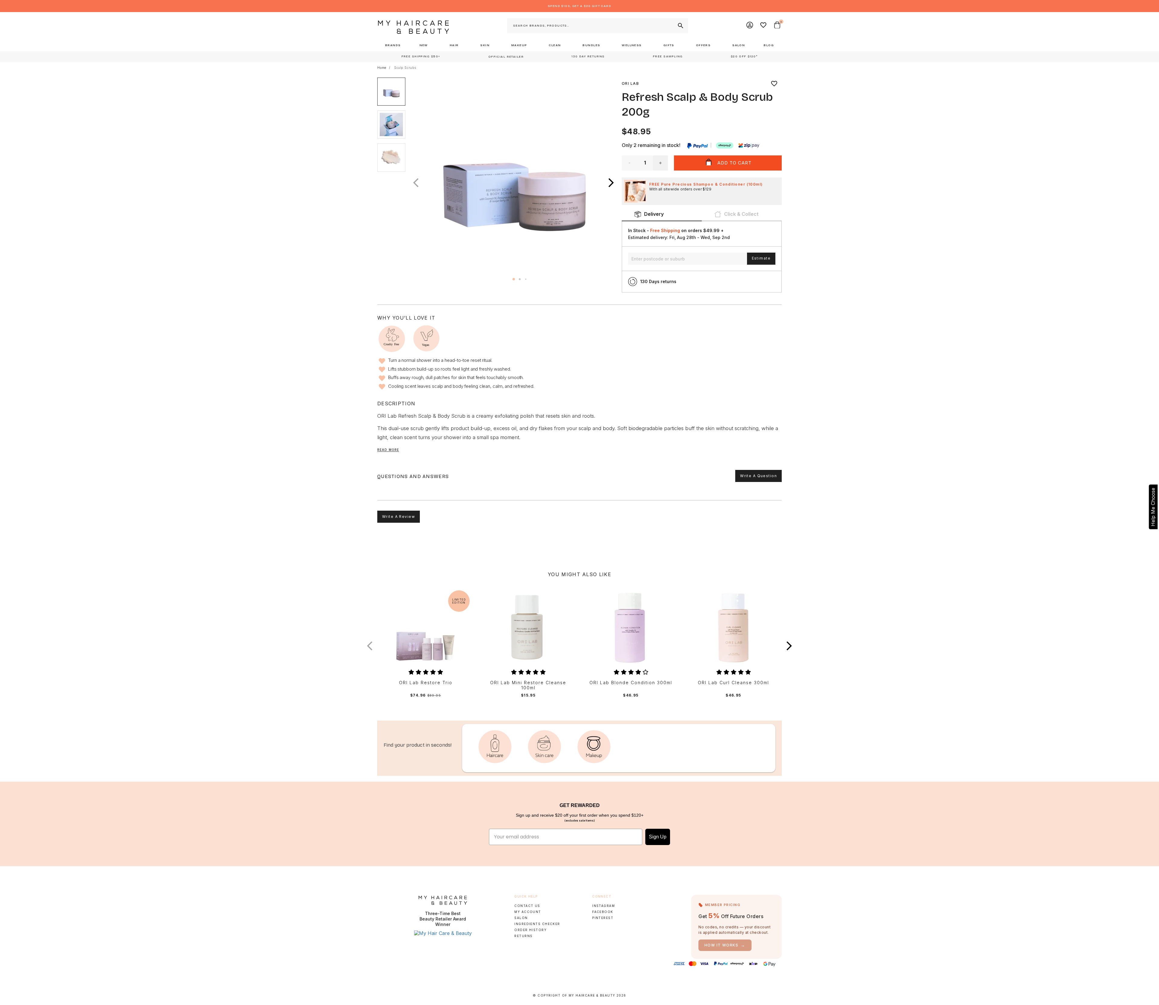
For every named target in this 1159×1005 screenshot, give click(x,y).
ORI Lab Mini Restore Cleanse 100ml (528, 685)
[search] (680, 25)
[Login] (750, 25)
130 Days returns (658, 281)
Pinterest (602, 918)
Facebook (602, 912)
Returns (523, 936)
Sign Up (657, 836)
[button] (611, 183)
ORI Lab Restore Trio (425, 682)
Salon (521, 918)
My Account (527, 912)
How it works (725, 945)
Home (381, 67)
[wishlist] (774, 84)
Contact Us (527, 906)
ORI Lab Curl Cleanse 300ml (733, 682)
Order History (530, 930)
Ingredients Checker (537, 924)
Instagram (603, 906)
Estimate (761, 258)
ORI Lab (630, 83)
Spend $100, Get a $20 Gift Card (579, 6)
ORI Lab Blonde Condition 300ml (630, 682)
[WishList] (763, 25)
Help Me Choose (1153, 507)
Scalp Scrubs (405, 67)
